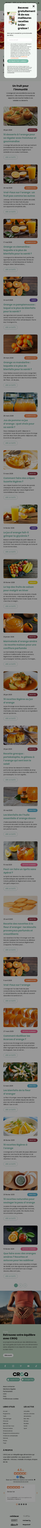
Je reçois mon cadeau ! (18, 61)
